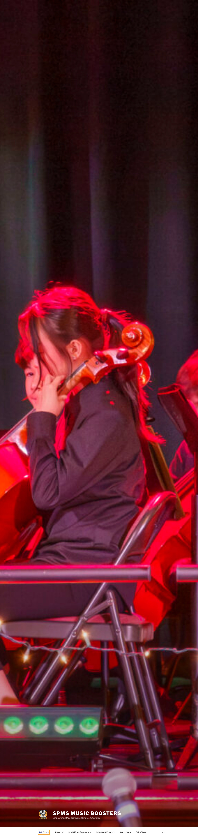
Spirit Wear (141, 832)
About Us (59, 832)
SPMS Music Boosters (87, 813)
